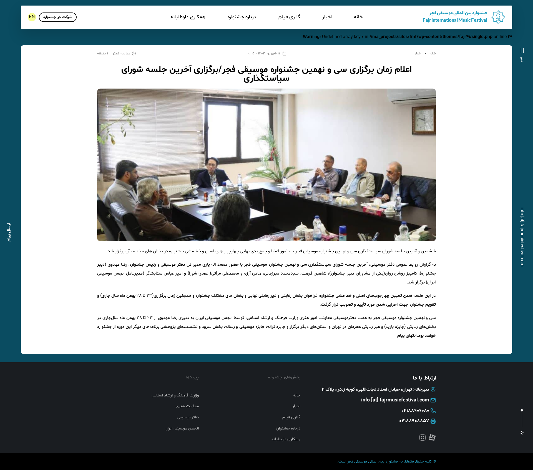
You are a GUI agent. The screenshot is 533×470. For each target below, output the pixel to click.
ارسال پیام (9, 232)
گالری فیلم (289, 17)
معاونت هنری (187, 406)
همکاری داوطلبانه (187, 17)
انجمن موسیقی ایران (182, 428)
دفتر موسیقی (188, 417)
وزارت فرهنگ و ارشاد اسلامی (175, 395)
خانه (358, 17)
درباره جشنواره (242, 17)
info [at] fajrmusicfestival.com (522, 237)
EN (32, 17)
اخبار (327, 17)
